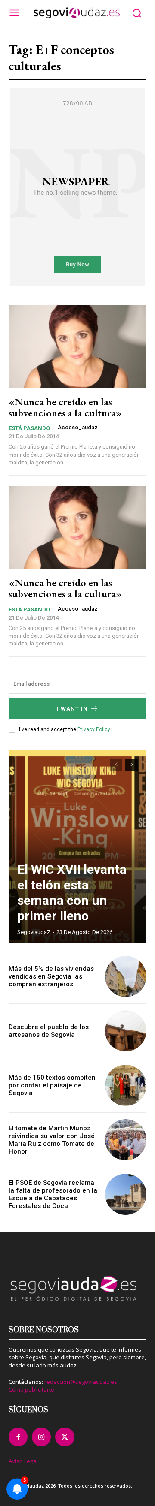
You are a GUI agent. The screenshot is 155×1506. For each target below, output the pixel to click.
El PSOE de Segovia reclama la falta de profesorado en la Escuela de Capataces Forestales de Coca (53, 1194)
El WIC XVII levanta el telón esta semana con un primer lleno (72, 892)
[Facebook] (18, 1437)
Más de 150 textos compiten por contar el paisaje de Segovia (52, 1085)
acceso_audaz (78, 427)
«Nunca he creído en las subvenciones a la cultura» (65, 407)
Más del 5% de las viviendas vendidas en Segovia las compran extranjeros (51, 976)
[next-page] (131, 765)
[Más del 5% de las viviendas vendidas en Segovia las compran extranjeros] (125, 976)
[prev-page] (116, 765)
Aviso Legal (23, 1461)
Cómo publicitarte (31, 1389)
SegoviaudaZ (33, 932)
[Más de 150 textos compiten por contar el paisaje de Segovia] (125, 1085)
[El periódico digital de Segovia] (76, 12)
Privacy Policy (94, 729)
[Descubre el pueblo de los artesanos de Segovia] (125, 1030)
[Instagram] (41, 1437)
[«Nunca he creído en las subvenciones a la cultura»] (77, 346)
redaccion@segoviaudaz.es (80, 1382)
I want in (72, 708)
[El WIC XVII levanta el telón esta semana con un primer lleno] (77, 846)
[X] (64, 1437)
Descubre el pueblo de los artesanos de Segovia (49, 1031)
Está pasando (29, 428)
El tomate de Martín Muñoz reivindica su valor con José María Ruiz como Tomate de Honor (52, 1139)
